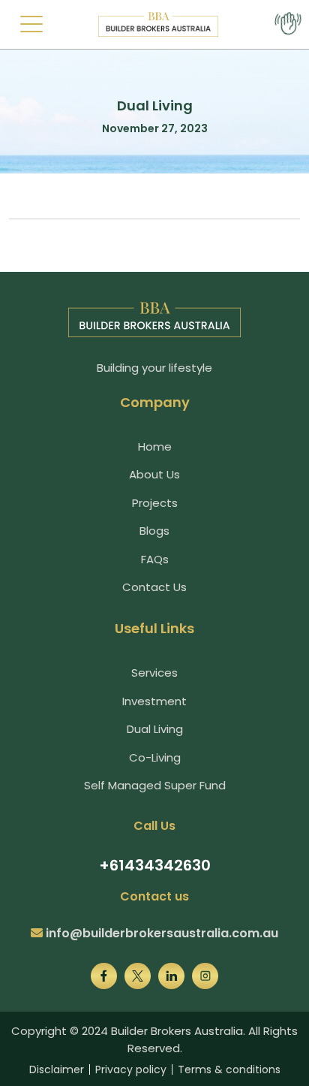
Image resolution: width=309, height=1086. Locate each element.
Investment (154, 701)
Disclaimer (56, 1069)
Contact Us (154, 587)
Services (154, 672)
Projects (155, 503)
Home (155, 446)
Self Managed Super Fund (155, 785)
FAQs (155, 559)
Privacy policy (130, 1069)
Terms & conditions (229, 1069)
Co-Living (155, 757)
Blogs (155, 530)
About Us (154, 474)
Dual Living (155, 729)
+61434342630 (155, 865)
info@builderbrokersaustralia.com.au (162, 933)
